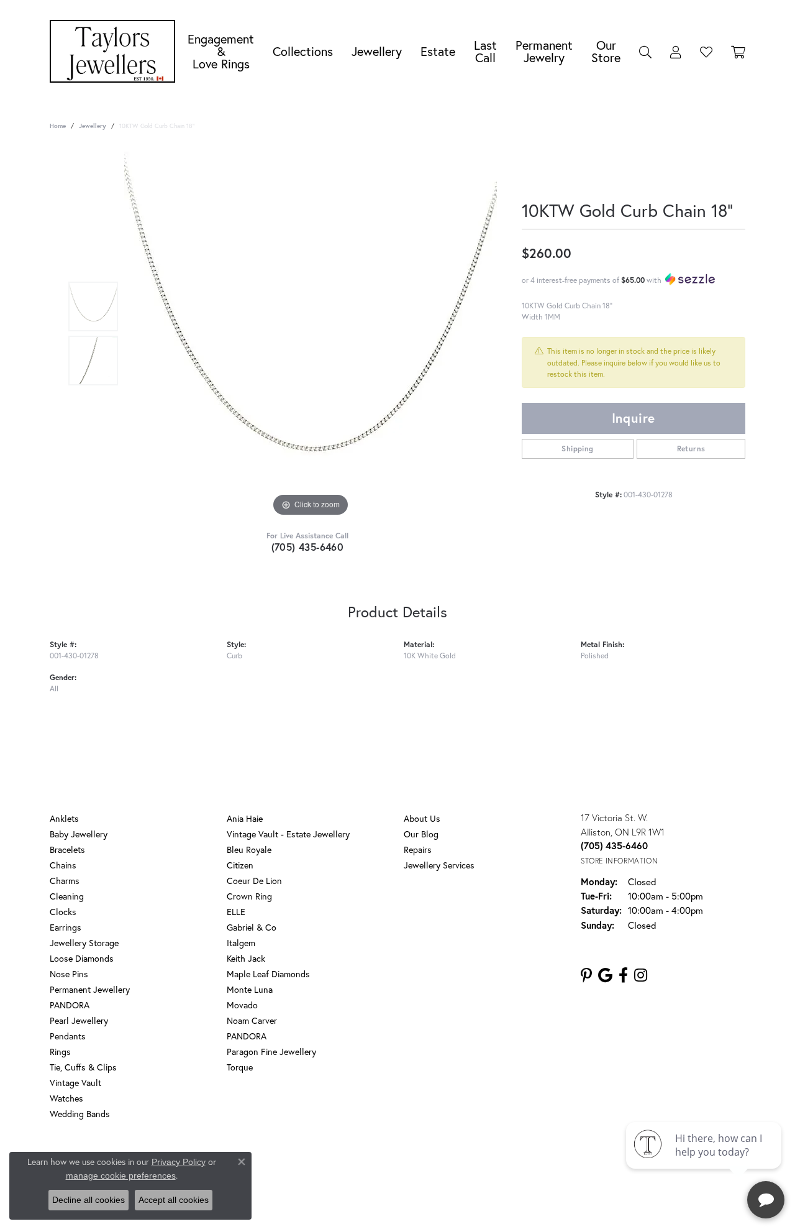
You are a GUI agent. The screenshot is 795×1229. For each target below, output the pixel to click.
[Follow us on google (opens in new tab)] (605, 975)
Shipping (577, 448)
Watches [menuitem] (66, 1098)
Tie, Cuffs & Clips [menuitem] (83, 1067)
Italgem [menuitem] (241, 943)
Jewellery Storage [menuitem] (84, 943)
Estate (437, 51)
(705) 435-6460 (307, 546)
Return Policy (281, 1164)
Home (58, 126)
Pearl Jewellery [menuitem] (79, 1020)
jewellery (92, 126)
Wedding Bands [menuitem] (80, 1114)
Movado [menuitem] (242, 1005)
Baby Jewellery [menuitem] (78, 834)
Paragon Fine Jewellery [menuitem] (271, 1051)
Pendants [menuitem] (68, 1036)
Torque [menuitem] (240, 1067)
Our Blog (421, 834)
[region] (310, 333)
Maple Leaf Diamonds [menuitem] (268, 974)
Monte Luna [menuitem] (250, 989)
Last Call (485, 51)
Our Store (605, 51)
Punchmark (418, 1204)
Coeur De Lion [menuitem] (254, 880)
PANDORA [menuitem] (69, 1005)
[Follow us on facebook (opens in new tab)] (623, 975)
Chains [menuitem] (63, 865)
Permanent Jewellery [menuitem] (90, 989)
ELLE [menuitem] (236, 912)
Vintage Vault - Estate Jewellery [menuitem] (288, 834)
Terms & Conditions (410, 1164)
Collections (303, 51)
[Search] (645, 51)
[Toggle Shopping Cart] (738, 51)
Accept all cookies (174, 1200)
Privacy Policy (341, 1164)
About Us (422, 818)
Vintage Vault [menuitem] (75, 1083)
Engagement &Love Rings (221, 51)
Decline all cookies (88, 1200)
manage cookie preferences (121, 1176)
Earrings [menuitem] (65, 927)
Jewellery (377, 51)
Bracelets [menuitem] (67, 849)
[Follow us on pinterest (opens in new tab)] (586, 975)
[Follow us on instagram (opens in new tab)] (640, 975)
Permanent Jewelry (544, 51)
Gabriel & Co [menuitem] (251, 927)
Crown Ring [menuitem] (249, 896)
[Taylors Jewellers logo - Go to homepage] (115, 51)
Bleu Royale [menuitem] (249, 849)
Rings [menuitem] (60, 1051)
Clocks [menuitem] (63, 912)
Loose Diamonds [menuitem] (82, 958)
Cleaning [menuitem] (67, 896)
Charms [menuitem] (65, 880)
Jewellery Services (439, 865)
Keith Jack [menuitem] (246, 958)
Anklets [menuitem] (64, 818)
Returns (691, 448)
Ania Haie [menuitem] (245, 818)
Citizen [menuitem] (240, 865)
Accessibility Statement (497, 1164)
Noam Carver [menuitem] (252, 1020)
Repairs (418, 849)
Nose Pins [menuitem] (69, 974)
